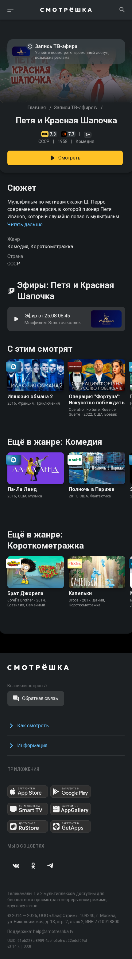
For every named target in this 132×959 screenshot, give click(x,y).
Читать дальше (25, 224)
